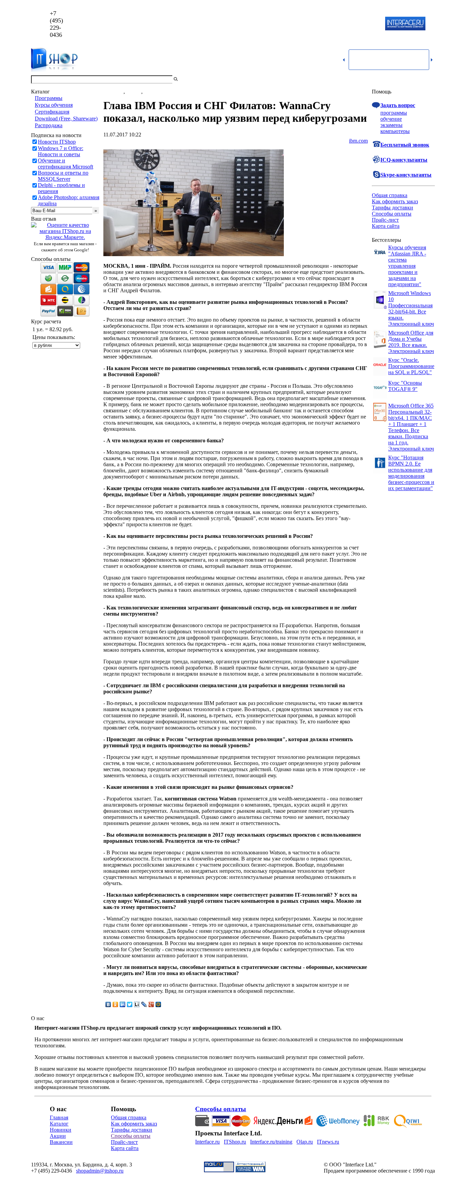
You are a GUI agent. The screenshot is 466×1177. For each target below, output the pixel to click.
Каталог (59, 1124)
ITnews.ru (328, 1142)
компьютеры (395, 131)
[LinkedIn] (122, 1004)
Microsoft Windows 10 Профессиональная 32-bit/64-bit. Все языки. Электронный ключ (411, 308)
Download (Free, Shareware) (66, 118)
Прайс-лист (385, 220)
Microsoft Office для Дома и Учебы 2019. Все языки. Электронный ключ (411, 342)
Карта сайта (385, 226)
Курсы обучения (54, 105)
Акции (58, 1136)
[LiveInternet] (137, 1004)
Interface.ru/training (271, 1142)
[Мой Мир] (158, 1004)
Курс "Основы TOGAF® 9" (405, 386)
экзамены (391, 125)
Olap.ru (304, 1142)
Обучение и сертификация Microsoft (65, 164)
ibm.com (358, 141)
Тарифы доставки (392, 207)
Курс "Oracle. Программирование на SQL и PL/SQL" (411, 366)
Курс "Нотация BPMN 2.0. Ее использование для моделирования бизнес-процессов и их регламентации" (411, 473)
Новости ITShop (57, 142)
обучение (391, 119)
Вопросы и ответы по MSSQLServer (63, 176)
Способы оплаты (391, 214)
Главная (59, 1117)
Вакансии (61, 1142)
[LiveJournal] (144, 1004)
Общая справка (389, 195)
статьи (133, 91)
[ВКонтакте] (108, 1004)
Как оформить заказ (395, 201)
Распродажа (48, 125)
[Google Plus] (151, 1004)
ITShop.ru (235, 1142)
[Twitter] (129, 1004)
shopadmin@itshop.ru (320, 24)
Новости (113, 91)
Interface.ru (207, 1142)
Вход (429, 79)
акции (151, 91)
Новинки (60, 1130)
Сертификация (52, 112)
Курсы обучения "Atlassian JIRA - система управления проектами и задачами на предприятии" (407, 266)
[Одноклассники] (115, 1004)
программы (393, 113)
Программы (48, 98)
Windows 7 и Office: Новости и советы (60, 151)
